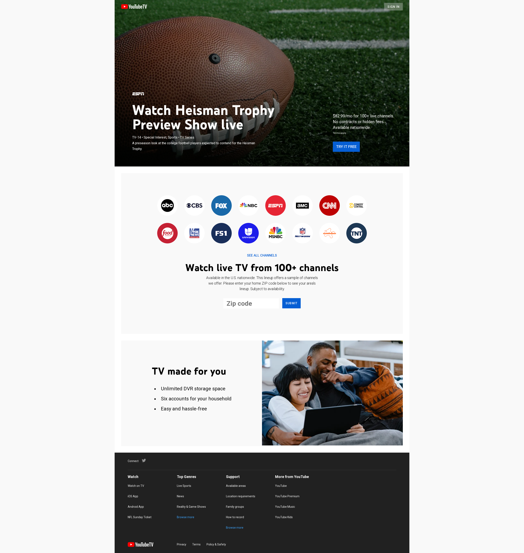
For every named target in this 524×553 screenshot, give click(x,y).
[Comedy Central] (356, 206)
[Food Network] (167, 233)
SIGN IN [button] (393, 6)
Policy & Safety (216, 544)
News (180, 496)
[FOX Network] (221, 206)
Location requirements (240, 496)
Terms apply (339, 133)
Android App (136, 506)
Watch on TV (136, 485)
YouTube (281, 485)
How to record (235, 517)
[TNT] (356, 233)
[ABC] (167, 206)
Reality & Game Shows (191, 506)
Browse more (185, 517)
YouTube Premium (287, 496)
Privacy (181, 544)
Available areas (236, 485)
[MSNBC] (275, 233)
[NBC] (248, 206)
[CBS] (194, 206)
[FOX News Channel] (194, 233)
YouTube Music (285, 506)
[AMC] (302, 206)
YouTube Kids (284, 517)
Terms (196, 544)
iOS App (133, 496)
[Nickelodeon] (329, 233)
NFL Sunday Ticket (139, 517)
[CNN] (329, 206)
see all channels (262, 255)
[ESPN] (138, 94)
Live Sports (184, 485)
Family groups (235, 506)
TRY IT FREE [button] (346, 146)
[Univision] (248, 233)
